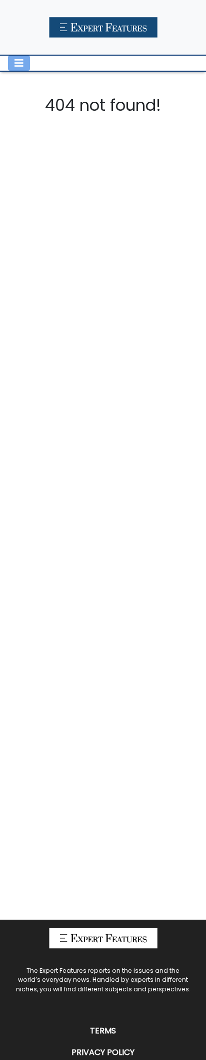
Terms (103, 1030)
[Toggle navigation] (19, 63)
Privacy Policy (103, 1052)
